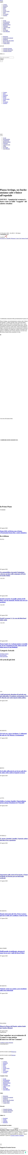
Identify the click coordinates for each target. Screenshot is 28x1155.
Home (1, 0)
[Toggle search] (1, 135)
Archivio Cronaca (4, 653)
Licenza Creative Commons (17, 1135)
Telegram (13, 1055)
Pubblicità (5, 39)
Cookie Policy (6, 43)
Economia (5, 6)
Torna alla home (4, 656)
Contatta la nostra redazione (6, 1042)
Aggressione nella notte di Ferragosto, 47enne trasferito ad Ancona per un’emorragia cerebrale (14, 876)
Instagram (5, 1122)
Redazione (5, 36)
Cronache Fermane (7, 48)
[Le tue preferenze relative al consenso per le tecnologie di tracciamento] (25, 1152)
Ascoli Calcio (6, 11)
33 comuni (5, 102)
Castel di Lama (6, 27)
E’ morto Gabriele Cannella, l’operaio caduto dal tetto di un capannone (14, 839)
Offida (4, 28)
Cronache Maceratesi (8, 50)
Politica (4, 7)
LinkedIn (5, 1121)
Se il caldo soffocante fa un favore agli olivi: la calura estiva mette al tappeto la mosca (13, 771)
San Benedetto (6, 22)
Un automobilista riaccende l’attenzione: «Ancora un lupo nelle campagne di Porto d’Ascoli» (13, 573)
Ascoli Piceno (3, 655)
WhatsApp (13, 1051)
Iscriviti (16, 1128)
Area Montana (6, 31)
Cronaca (5, 4)
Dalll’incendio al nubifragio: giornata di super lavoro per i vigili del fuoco (12, 952)
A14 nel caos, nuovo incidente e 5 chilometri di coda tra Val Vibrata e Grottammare (13, 734)
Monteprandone (6, 24)
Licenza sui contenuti (8, 38)
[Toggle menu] (1, 61)
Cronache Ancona (7, 51)
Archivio (5, 15)
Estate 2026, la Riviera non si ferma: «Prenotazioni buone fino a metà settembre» (13, 532)
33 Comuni (5, 14)
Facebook (5, 1118)
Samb (4, 12)
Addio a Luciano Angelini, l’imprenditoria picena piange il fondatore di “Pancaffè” (13, 801)
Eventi (4, 10)
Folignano (5, 26)
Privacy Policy (6, 42)
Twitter (4, 1119)
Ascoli (4, 20)
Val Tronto (5, 30)
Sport (4, 8)
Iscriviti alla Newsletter (8, 40)
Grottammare (6, 23)
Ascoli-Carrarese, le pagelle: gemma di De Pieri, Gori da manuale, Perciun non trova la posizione (13, 600)
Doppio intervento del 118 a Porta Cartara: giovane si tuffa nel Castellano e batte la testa (13, 914)
